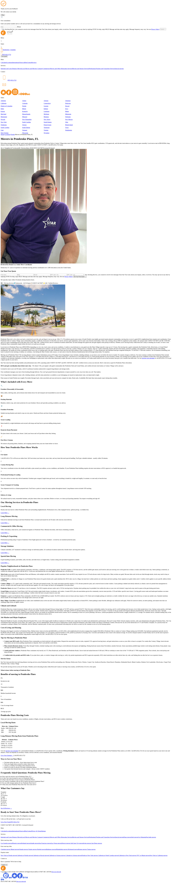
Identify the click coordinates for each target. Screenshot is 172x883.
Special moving (119, 68)
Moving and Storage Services (80, 68)
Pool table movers (151, 837)
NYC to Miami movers (143, 855)
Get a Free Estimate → (7, 755)
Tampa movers (91, 849)
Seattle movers (35, 843)
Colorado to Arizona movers (74, 855)
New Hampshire (27, 119)
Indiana (46, 108)
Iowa (66, 108)
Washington (68, 130)
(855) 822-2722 (6, 54)
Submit (162, 29)
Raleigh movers (41, 849)
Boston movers (82, 849)
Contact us (4, 864)
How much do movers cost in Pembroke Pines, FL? (16, 776)
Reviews (34, 62)
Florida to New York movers (90, 855)
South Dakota (26, 127)
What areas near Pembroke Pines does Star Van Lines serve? (19, 784)
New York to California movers (158, 855)
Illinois (24, 108)
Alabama (3, 100)
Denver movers (66, 843)
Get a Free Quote (5, 822)
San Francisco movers (45, 843)
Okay (2, 15)
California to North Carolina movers (108, 855)
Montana (46, 117)
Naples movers (32, 849)
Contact (29, 62)
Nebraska (68, 117)
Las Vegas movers (56, 843)
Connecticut (47, 103)
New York (4, 122)
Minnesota (68, 114)
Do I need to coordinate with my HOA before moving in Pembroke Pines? (23, 781)
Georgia (46, 106)
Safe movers (134, 837)
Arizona (46, 100)
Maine (67, 111)
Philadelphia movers (62, 849)
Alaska (24, 100)
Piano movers (127, 837)
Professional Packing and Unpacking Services (102, 68)
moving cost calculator (148, 358)
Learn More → (5, 513)
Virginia (46, 130)
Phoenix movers (16, 843)
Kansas (3, 111)
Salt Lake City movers (77, 843)
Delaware (68, 103)
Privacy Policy (155, 29)
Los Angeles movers (6, 843)
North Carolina (26, 122)
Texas (67, 127)
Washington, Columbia (9, 49)
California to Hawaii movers (41, 855)
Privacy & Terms (36, 831)
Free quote (4, 56)
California (3, 103)
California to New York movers (128, 855)
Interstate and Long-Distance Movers (11, 68)
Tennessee (47, 127)
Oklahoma (4, 125)
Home (2, 134)
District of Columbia (6, 106)
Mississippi (4, 117)
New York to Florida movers (9, 855)
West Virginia (4, 133)
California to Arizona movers (57, 855)
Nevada (3, 119)
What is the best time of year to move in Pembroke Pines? (18, 779)
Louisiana (46, 111)
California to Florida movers (25, 855)
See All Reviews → (6, 808)
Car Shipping (142, 837)
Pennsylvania (47, 125)
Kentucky (25, 111)
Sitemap (43, 831)
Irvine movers (87, 843)
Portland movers (26, 843)
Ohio (66, 122)
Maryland (3, 114)
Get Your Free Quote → (80, 276)
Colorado (25, 103)
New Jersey (47, 119)
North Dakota (48, 122)
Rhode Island (69, 125)
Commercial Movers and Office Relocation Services (57, 68)
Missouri (24, 117)
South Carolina (5, 127)
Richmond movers (73, 849)
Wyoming (46, 133)
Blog (25, 62)
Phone (19, 27)
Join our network (56, 872)
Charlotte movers (6, 849)
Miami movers (15, 849)
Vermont (24, 130)
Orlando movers (23, 849)
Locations (9, 62)
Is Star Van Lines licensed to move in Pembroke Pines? (17, 778)
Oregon (24, 125)
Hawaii (67, 106)
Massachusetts (26, 114)
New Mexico (69, 119)
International (15, 62)
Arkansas (68, 100)
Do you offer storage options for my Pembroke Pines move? (19, 783)
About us (21, 62)
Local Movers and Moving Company (32, 68)
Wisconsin (25, 133)
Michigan (46, 114)
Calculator (4, 62)
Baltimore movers (51, 849)
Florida (24, 106)
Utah (2, 130)
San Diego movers (96, 843)
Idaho (2, 108)
